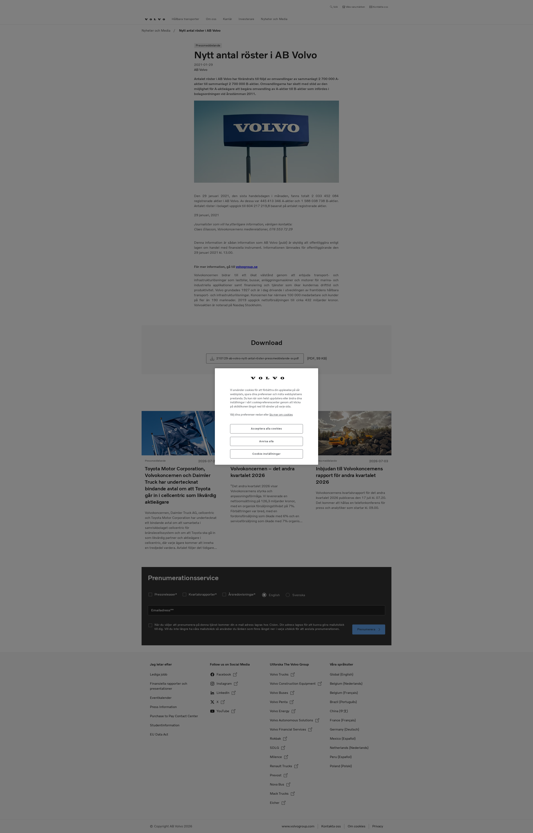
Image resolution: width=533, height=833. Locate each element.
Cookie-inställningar (266, 453)
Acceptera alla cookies (266, 428)
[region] (266, 416)
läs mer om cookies (281, 414)
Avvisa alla (266, 441)
